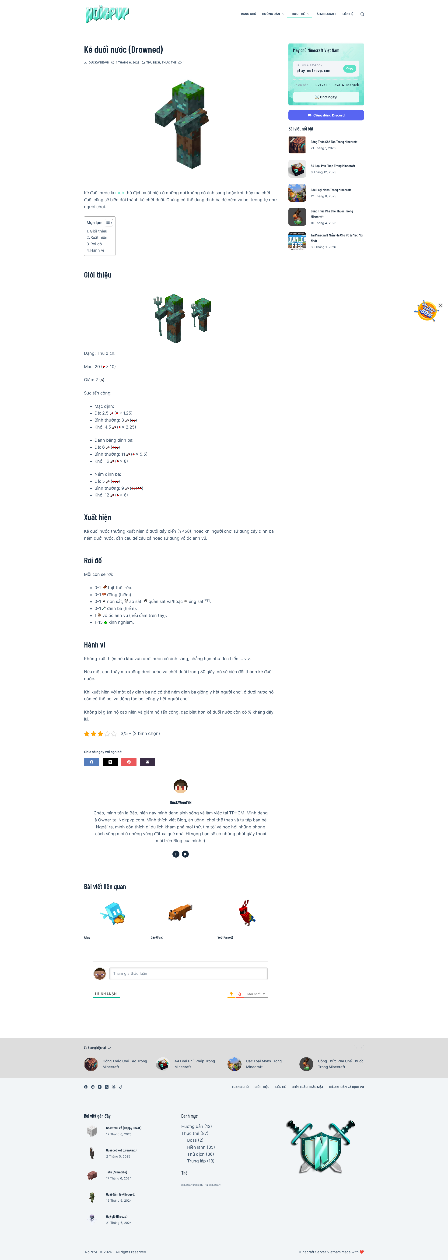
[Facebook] (91, 762)
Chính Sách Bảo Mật (307, 1087)
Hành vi (97, 250)
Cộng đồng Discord (329, 115)
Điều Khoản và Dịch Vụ (346, 1087)
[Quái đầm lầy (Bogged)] (92, 1197)
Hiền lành (196, 1147)
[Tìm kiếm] (362, 14)
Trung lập (196, 1160)
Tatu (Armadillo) (116, 1172)
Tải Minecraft (326, 14)
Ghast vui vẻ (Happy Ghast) (123, 1128)
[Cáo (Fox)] (180, 913)
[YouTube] (100, 1087)
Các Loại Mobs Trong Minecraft (331, 189)
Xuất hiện (99, 237)
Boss (192, 1140)
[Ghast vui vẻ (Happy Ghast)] (92, 1131)
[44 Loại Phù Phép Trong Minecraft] (297, 169)
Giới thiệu (98, 231)
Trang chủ (247, 14)
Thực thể (297, 14)
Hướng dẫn (271, 14)
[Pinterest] (128, 762)
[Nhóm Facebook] (114, 1087)
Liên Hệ (348, 14)
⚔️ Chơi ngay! (326, 97)
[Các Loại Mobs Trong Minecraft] (297, 193)
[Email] (147, 762)
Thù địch (153, 62)
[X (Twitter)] (110, 762)
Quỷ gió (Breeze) (116, 1216)
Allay (87, 937)
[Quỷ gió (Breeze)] (92, 1220)
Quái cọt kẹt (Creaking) (121, 1150)
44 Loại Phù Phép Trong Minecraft (333, 165)
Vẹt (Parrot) (225, 937)
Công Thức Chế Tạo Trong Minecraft (334, 141)
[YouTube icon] (185, 854)
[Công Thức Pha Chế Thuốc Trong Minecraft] (297, 217)
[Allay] (114, 913)
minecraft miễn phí (192, 1184)
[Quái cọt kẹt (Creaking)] (92, 1153)
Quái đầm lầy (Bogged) (120, 1194)
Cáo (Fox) (157, 937)
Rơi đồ (96, 244)
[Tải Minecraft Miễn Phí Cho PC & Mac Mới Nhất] (297, 241)
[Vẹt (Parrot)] (247, 913)
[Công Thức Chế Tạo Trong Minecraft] (297, 145)
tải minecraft (213, 1184)
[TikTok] (120, 1087)
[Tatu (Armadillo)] (92, 1175)
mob (119, 192)
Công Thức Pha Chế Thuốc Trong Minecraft (341, 1064)
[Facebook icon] (175, 854)
